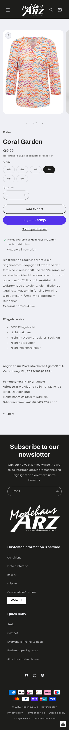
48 (11, 179)
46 (49, 169)
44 (38, 170)
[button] (7, 10)
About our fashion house (23, 659)
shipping (13, 583)
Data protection (17, 566)
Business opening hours (22, 650)
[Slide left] (26, 123)
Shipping (23, 156)
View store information (21, 249)
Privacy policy (15, 713)
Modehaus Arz (30, 707)
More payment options (34, 229)
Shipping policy (57, 713)
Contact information (45, 719)
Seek (10, 624)
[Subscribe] (57, 491)
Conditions (14, 557)
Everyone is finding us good (25, 641)
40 (11, 170)
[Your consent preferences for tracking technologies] (63, 724)
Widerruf (16, 600)
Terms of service (35, 713)
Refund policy (49, 707)
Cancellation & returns (21, 592)
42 (24, 170)
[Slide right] (43, 123)
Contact (12, 633)
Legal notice (23, 719)
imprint (12, 574)
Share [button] (10, 414)
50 (24, 179)
